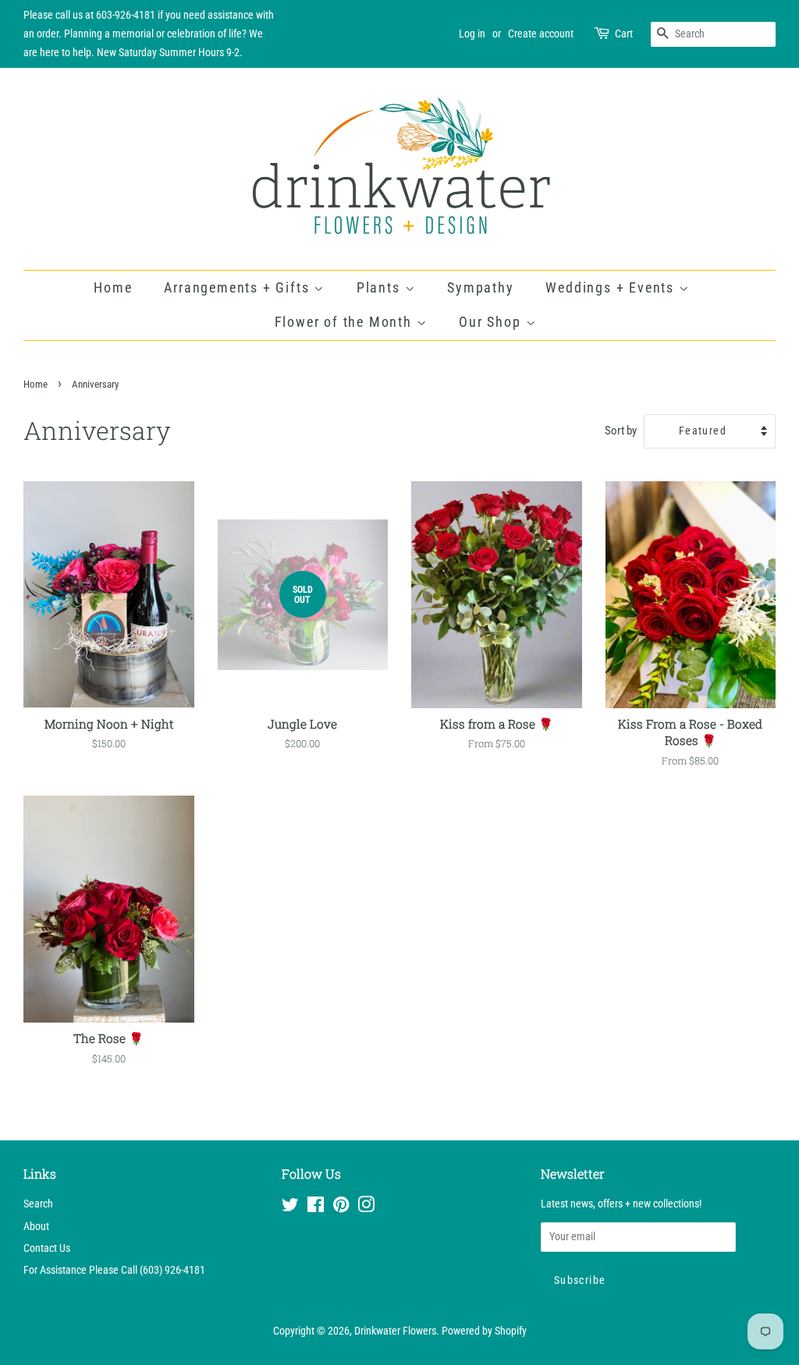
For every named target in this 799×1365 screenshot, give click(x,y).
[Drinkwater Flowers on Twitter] (290, 1207)
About (36, 1226)
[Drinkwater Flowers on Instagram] (366, 1207)
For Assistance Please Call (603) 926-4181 (114, 1270)
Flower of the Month (346, 322)
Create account (541, 33)
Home (113, 287)
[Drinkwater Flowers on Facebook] (316, 1207)
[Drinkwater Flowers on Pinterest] (341, 1207)
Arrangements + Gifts (239, 287)
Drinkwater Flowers (395, 1331)
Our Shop (492, 322)
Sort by (621, 431)
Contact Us (46, 1248)
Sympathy (480, 287)
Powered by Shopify (484, 1331)
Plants (381, 287)
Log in (472, 33)
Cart (624, 33)
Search (38, 1204)
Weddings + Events (611, 287)
